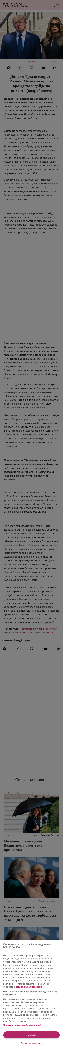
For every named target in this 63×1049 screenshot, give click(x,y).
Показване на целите (32, 1043)
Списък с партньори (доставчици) (22, 1025)
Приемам (32, 1035)
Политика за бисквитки (29, 987)
